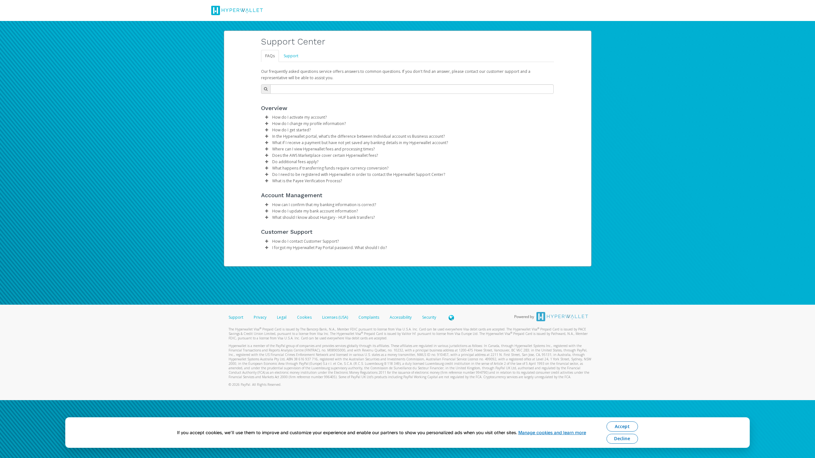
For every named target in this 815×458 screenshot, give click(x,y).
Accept (622, 426)
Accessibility (401, 317)
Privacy (260, 317)
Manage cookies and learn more (552, 432)
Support (291, 56)
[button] (266, 117)
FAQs (270, 56)
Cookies (304, 317)
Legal (282, 317)
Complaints (369, 317)
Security (429, 317)
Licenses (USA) (335, 317)
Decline (622, 438)
